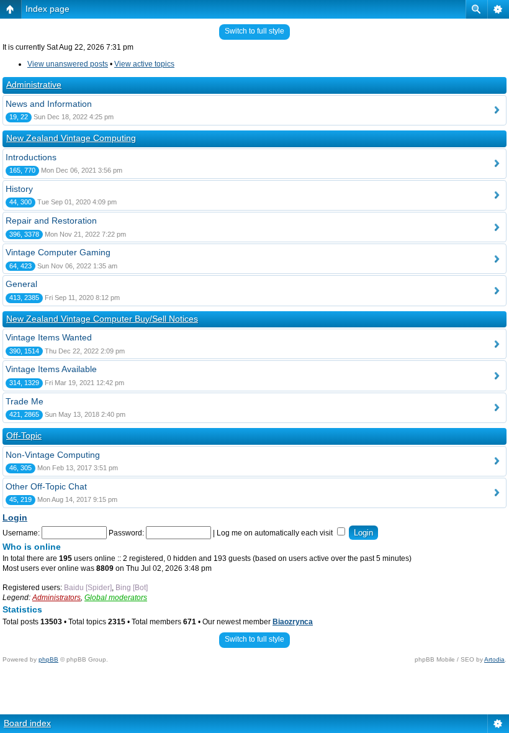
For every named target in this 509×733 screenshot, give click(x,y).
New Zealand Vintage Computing (71, 138)
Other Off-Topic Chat (46, 486)
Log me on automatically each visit (276, 533)
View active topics (144, 64)
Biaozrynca (293, 621)
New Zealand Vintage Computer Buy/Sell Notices (102, 319)
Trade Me (24, 401)
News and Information (49, 104)
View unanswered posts (67, 64)
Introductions (31, 157)
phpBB (48, 659)
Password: (126, 533)
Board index (27, 723)
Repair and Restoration (51, 220)
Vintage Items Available (51, 369)
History (19, 189)
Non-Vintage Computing (53, 455)
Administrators (56, 597)
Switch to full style (254, 31)
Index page (47, 9)
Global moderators (115, 597)
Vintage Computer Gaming (58, 252)
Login (14, 517)
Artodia (494, 659)
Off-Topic (24, 435)
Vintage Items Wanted (49, 337)
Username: (21, 533)
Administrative (33, 84)
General (21, 284)
